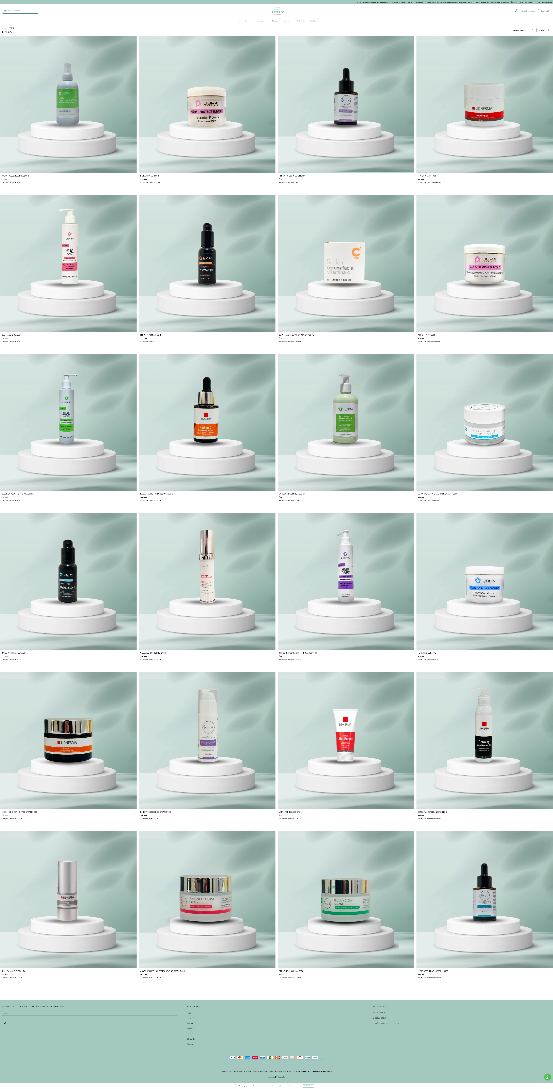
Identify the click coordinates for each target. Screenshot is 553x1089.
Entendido (308, 1086)
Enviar (276, 76)
